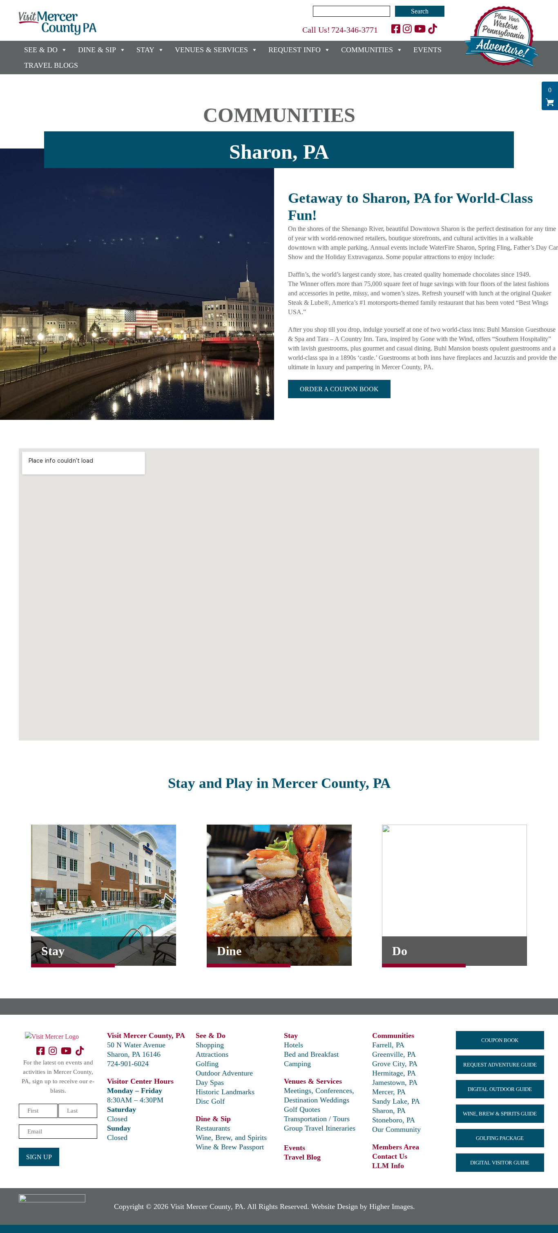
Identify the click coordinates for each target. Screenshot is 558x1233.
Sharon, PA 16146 (134, 1054)
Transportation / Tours (317, 1119)
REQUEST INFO (294, 50)
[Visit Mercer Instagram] (407, 29)
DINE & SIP (97, 50)
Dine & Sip (213, 1119)
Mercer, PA (389, 1092)
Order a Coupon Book (339, 389)
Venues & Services (313, 1081)
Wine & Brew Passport (230, 1147)
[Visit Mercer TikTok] (432, 29)
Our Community (396, 1129)
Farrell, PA (388, 1045)
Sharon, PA (389, 1111)
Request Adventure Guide (500, 1065)
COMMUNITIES (367, 50)
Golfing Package (500, 1138)
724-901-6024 (128, 1064)
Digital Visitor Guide (499, 1163)
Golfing (207, 1064)
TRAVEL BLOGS (51, 65)
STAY (145, 50)
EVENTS (427, 50)
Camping (297, 1064)
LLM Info (388, 1166)
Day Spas (210, 1082)
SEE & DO (41, 50)
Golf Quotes (302, 1109)
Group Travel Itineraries (319, 1128)
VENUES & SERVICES (211, 50)
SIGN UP (39, 1156)
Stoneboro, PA (393, 1120)
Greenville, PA (394, 1054)
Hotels (293, 1045)
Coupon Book (499, 1040)
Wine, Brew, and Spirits (231, 1137)
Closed (117, 1119)
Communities (393, 1035)
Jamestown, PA (394, 1082)
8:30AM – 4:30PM (135, 1100)
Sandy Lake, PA (396, 1101)
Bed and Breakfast (311, 1054)
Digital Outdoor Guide (500, 1089)
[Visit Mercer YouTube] (420, 29)
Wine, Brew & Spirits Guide (500, 1114)
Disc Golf (210, 1101)
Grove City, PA (394, 1064)
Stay (291, 1035)
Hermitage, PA (394, 1073)
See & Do (210, 1035)
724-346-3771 (354, 29)
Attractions (212, 1054)
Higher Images (391, 1206)
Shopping (210, 1045)
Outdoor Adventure (224, 1073)
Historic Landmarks (225, 1092)
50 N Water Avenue (136, 1045)
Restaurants (213, 1128)
